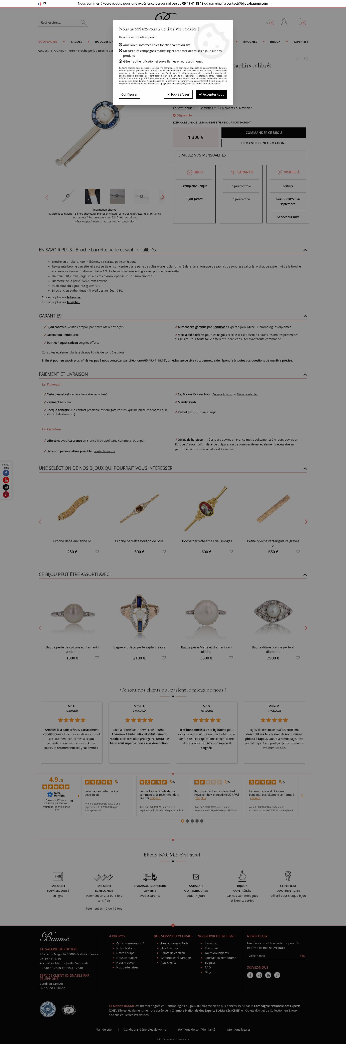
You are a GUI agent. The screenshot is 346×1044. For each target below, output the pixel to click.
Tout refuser (179, 94)
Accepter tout (213, 94)
